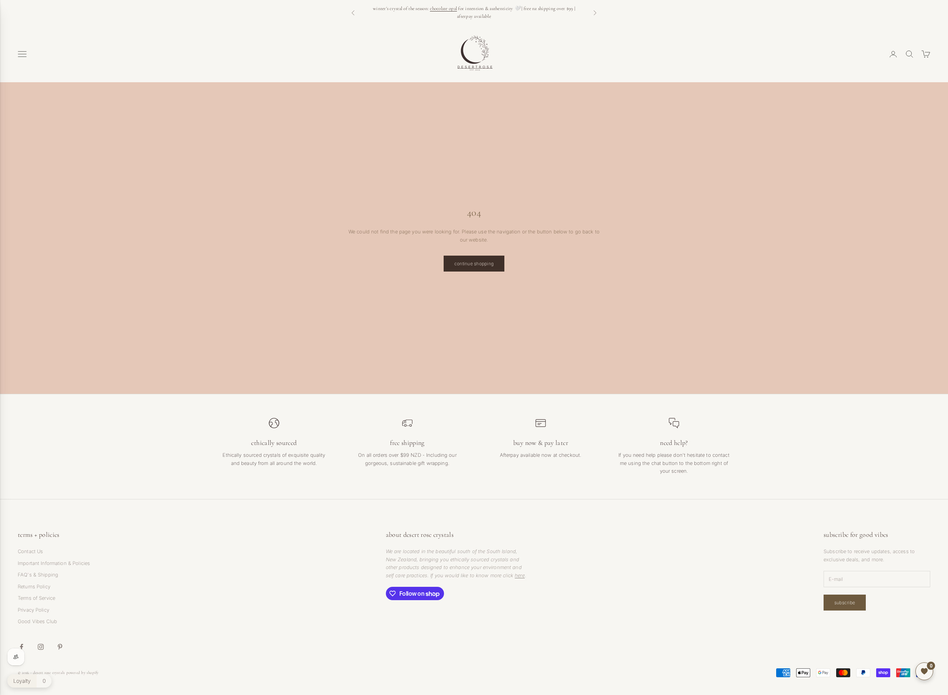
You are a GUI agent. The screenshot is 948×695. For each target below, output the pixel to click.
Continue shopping (474, 263)
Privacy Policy (33, 610)
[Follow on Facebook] (21, 647)
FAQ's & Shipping (38, 575)
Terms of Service (36, 598)
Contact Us (30, 551)
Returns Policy (34, 586)
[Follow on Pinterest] (60, 647)
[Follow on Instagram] (40, 647)
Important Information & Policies (54, 563)
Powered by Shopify (82, 672)
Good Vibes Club (37, 621)
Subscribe (844, 602)
